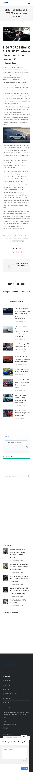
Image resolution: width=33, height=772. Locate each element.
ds (17, 241)
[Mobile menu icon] (29, 3)
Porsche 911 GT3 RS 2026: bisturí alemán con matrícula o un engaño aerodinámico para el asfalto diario (22, 331)
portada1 (22, 241)
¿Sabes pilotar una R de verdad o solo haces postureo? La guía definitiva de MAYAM (19, 566)
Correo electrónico (8, 734)
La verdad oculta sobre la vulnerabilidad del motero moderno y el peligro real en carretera (18, 553)
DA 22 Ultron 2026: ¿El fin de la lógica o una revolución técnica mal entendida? (19, 578)
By (21, 236)
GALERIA (7, 698)
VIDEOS (7, 703)
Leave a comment (23, 238)
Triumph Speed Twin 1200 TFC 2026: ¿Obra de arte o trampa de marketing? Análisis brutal (19, 590)
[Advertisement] (16, 511)
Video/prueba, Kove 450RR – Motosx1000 (18, 601)
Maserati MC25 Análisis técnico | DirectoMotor (22, 370)
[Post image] (8, 311)
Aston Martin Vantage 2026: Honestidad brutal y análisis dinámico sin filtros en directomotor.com (22, 314)
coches (13, 241)
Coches (6, 29)
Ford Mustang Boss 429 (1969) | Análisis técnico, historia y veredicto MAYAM (22, 383)
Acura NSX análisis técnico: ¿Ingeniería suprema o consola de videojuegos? (21, 399)
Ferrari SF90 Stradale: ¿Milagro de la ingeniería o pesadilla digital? (22, 412)
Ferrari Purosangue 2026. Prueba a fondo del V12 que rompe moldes (22, 346)
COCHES (7, 685)
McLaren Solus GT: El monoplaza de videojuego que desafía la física (22, 359)
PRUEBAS (8, 681)
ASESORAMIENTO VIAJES (13, 694)
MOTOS (7, 689)
